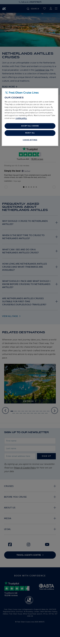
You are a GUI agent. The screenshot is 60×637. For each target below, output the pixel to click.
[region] (30, 117)
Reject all (30, 133)
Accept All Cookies (30, 126)
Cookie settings (30, 140)
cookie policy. (21, 118)
